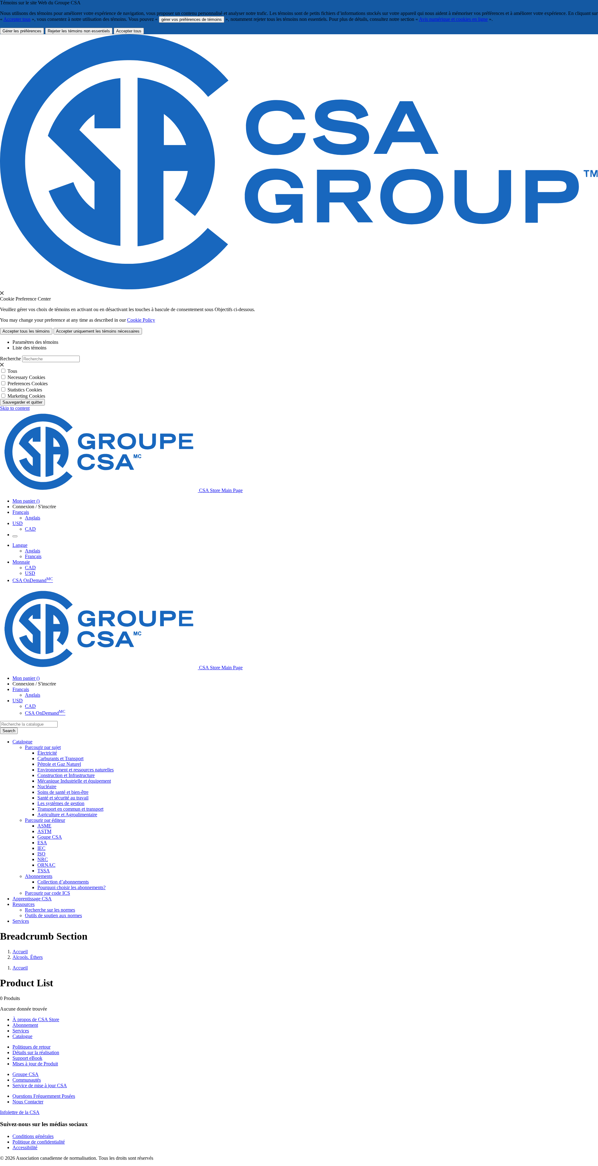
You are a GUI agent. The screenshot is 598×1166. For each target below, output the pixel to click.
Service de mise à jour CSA (39, 1085)
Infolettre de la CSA (20, 1112)
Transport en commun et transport (70, 809)
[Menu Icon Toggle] (14, 536)
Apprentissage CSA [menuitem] (32, 898)
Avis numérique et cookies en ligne (453, 19)
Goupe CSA (49, 837)
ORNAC (46, 865)
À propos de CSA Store (35, 1019)
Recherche (10, 358)
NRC (42, 859)
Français (33, 556)
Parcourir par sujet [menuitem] (43, 747)
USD (17, 523)
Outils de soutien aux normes (53, 915)
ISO (41, 853)
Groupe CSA (25, 1074)
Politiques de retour (31, 1047)
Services (20, 1030)
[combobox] (29, 724)
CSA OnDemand (32, 580)
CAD (30, 529)
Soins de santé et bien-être (62, 792)
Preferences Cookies (27, 383)
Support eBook (27, 1058)
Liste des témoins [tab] (29, 347)
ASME (44, 825)
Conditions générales (33, 1136)
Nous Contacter (27, 1101)
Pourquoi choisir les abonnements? (71, 887)
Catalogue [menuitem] (22, 741)
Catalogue (22, 1036)
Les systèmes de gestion (60, 803)
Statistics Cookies (24, 389)
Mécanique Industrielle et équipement (74, 781)
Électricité (47, 753)
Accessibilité (24, 1147)
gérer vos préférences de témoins (191, 19)
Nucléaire (46, 786)
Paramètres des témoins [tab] (35, 342)
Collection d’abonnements (63, 881)
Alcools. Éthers (27, 957)
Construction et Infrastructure (66, 775)
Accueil (20, 951)
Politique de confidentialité (38, 1142)
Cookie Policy (141, 320)
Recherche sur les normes (50, 909)
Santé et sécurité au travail (62, 797)
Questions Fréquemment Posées (43, 1096)
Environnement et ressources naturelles (75, 769)
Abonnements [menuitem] (38, 876)
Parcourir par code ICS (47, 893)
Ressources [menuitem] (23, 904)
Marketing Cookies (26, 396)
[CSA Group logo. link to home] (299, 287)
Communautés (26, 1080)
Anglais (32, 517)
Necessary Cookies (26, 377)
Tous (12, 371)
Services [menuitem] (20, 921)
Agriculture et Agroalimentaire (67, 814)
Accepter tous (17, 19)
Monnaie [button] (21, 562)
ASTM (44, 831)
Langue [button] (19, 545)
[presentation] (2, 293)
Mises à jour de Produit (35, 1063)
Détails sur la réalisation (35, 1052)
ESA (42, 842)
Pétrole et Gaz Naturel (59, 764)
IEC (41, 848)
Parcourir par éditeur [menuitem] (45, 820)
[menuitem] (317, 753)
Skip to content (15, 408)
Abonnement (25, 1025)
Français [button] (20, 512)
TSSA (43, 870)
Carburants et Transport (60, 758)
